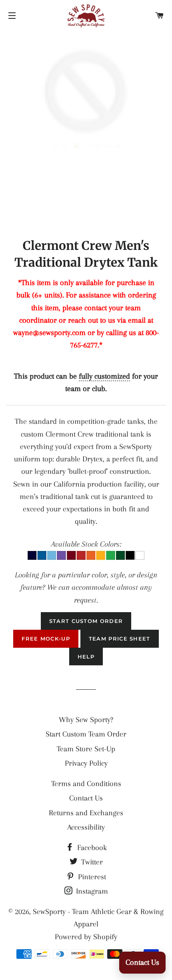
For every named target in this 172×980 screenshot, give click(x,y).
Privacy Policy (86, 763)
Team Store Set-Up (86, 748)
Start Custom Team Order (86, 734)
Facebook (91, 847)
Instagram (91, 891)
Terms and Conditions (86, 783)
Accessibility (86, 827)
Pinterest (91, 876)
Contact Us (86, 798)
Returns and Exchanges (86, 812)
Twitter (91, 862)
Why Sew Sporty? (86, 719)
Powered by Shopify (86, 936)
